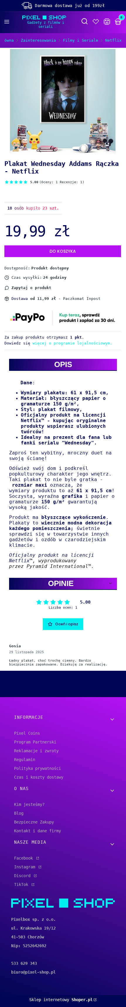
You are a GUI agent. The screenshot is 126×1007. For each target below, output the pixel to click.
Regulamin (24, 759)
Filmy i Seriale (80, 40)
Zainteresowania (38, 40)
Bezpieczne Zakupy (34, 822)
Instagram (26, 867)
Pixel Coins (27, 733)
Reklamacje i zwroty (36, 750)
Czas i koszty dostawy (38, 777)
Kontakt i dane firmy (37, 830)
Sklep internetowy (61, 999)
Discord (23, 875)
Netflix (113, 40)
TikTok (22, 884)
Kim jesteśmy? (29, 804)
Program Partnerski (35, 742)
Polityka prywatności (37, 768)
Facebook (24, 858)
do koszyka (63, 251)
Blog (18, 813)
